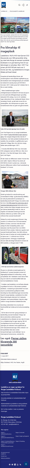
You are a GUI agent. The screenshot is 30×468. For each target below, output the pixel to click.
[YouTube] (12, 464)
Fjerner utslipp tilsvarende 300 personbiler (13, 341)
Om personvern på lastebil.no (5, 453)
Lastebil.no (4, 11)
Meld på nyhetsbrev (5, 458)
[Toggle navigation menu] (26, 464)
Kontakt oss (3, 456)
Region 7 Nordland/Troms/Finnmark (7, 445)
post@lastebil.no (14, 424)
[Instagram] (17, 464)
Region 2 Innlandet (20, 432)
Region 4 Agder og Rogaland (22, 436)
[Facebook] (9, 464)
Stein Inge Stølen (6, 359)
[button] (27, 5)
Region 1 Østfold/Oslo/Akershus (6, 433)
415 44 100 (4, 424)
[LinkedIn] (15, 464)
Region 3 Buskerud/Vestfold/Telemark (7, 438)
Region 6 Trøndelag (20, 441)
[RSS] (20, 464)
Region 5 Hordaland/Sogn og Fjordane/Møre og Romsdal (7, 442)
